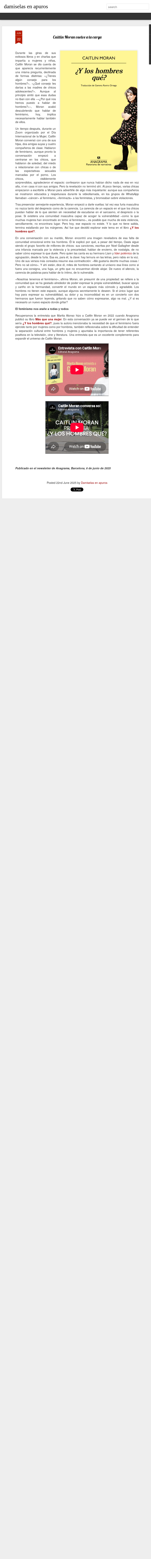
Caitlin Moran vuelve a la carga (77, 37)
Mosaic (42, 16)
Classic (6, 16)
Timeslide (77, 16)
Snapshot (65, 16)
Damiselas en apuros (94, 483)
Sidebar (52, 16)
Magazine (29, 16)
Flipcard (17, 16)
